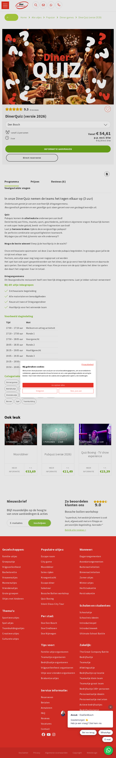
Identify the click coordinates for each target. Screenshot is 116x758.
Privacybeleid (87, 364)
